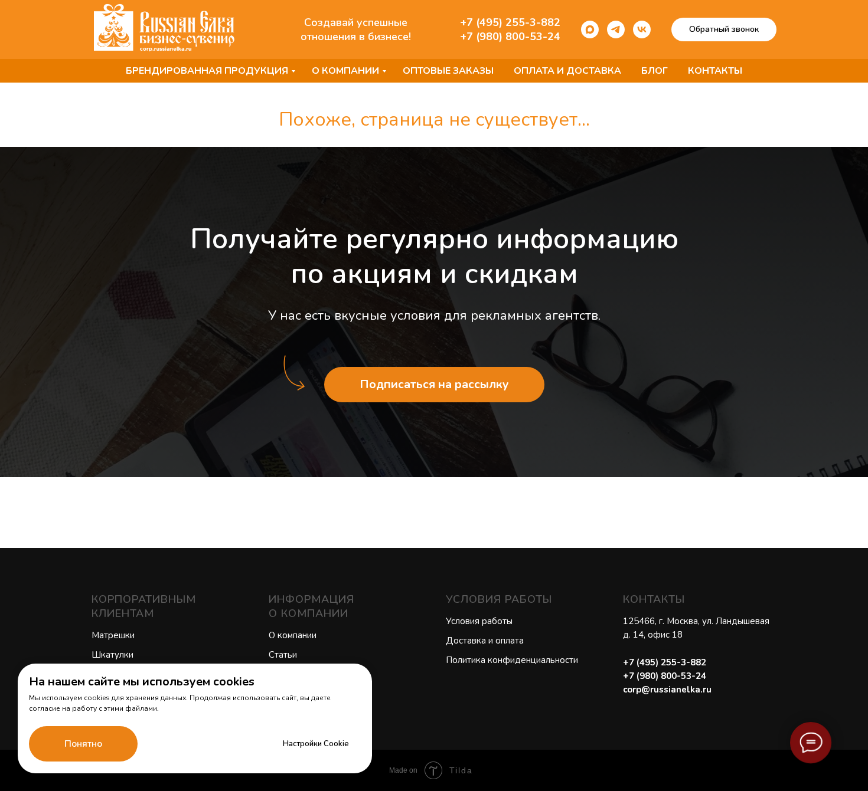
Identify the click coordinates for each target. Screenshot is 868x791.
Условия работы (479, 621)
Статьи (283, 655)
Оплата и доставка (567, 70)
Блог (654, 70)
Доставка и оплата (485, 640)
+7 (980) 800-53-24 (510, 36)
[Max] (590, 29)
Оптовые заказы (448, 70)
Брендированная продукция (207, 70)
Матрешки (113, 635)
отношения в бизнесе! (356, 36)
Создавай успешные (355, 22)
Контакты (715, 70)
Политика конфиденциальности (512, 660)
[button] (723, 29)
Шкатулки (112, 655)
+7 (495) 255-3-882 (510, 22)
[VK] (642, 29)
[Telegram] (616, 29)
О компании (345, 70)
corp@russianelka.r (664, 689)
